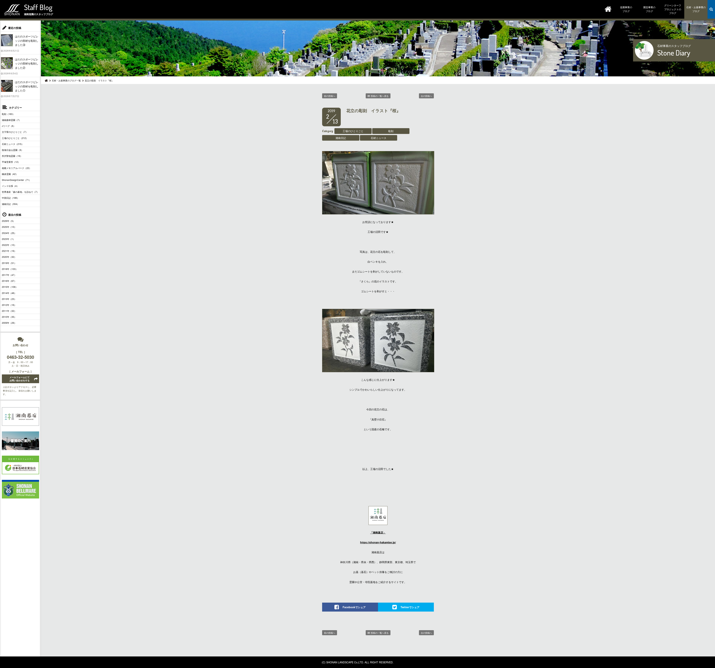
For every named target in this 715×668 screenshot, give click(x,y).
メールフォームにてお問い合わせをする (19, 379)
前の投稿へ (329, 95)
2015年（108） (10, 286)
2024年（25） (9, 233)
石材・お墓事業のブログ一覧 (66, 80)
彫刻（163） (8, 113)
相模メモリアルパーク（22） (16, 168)
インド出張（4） (10, 185)
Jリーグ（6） (8, 125)
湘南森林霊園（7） (11, 119)
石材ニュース (378, 138)
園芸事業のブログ (649, 9)
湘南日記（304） (10, 203)
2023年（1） (8, 238)
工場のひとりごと (353, 131)
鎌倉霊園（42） (10, 173)
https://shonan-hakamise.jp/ (378, 542)
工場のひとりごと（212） (15, 138)
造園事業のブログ (626, 9)
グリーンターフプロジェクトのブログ (672, 9)
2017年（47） (9, 274)
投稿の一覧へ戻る (380, 95)
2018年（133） (10, 268)
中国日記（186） (10, 197)
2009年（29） (9, 322)
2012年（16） (9, 304)
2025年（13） (9, 226)
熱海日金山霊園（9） (12, 149)
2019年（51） (9, 263)
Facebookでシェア (354, 607)
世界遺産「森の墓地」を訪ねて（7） (20, 191)
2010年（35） (9, 316)
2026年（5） (8, 220)
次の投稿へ (426, 95)
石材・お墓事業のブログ (696, 9)
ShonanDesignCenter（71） (16, 179)
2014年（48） (9, 293)
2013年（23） (9, 298)
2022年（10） (9, 244)
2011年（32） (9, 310)
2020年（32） (9, 256)
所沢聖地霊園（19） (12, 155)
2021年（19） (9, 250)
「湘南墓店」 (378, 532)
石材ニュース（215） (13, 143)
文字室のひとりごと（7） (15, 131)
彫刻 (390, 131)
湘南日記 (341, 138)
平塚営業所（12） (11, 161)
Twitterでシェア (410, 607)
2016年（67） (9, 280)
